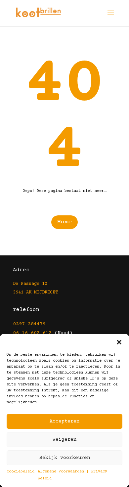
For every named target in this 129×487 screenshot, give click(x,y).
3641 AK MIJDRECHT (35, 292)
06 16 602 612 (32, 333)
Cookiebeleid (20, 471)
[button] (119, 342)
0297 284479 (29, 324)
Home (64, 222)
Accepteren (64, 421)
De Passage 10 (30, 284)
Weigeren (64, 439)
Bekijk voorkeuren (64, 458)
